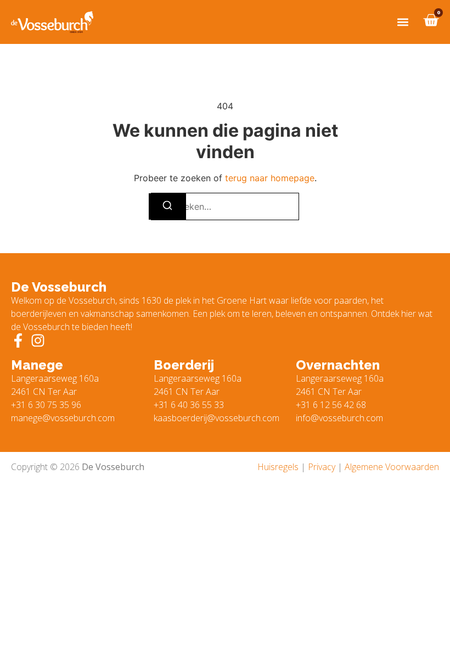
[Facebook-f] (18, 340)
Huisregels (278, 467)
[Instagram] (38, 340)
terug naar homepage (269, 177)
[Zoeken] (167, 206)
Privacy (321, 467)
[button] (402, 22)
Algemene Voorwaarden (392, 467)
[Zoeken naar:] (225, 206)
